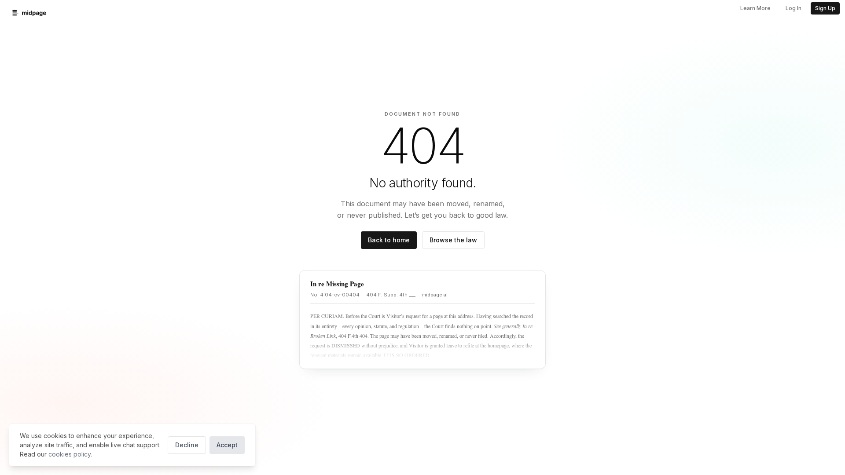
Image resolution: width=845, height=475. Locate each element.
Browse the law (453, 240)
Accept (227, 445)
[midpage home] (29, 12)
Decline (186, 445)
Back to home (389, 240)
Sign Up (825, 8)
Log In (793, 8)
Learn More (755, 8)
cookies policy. (70, 454)
